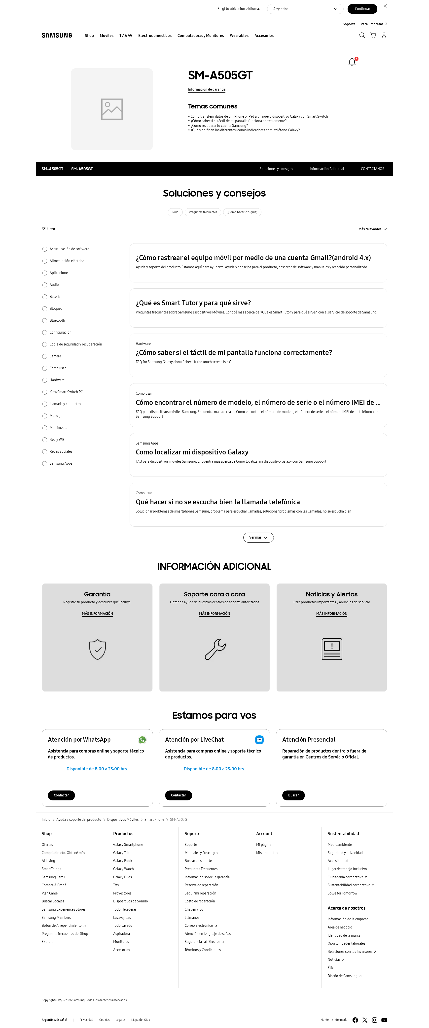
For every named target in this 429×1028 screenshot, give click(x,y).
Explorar (48, 942)
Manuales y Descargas (201, 853)
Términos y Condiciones (203, 950)
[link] (352, 62)
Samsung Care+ (53, 877)
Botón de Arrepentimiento (62, 926)
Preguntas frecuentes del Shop (65, 934)
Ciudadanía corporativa (346, 877)
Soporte (191, 845)
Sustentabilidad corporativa (349, 885)
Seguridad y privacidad (345, 853)
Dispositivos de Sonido (130, 901)
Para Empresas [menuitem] (372, 24)
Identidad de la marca (344, 935)
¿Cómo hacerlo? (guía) (242, 212)
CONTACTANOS (372, 169)
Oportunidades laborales (346, 943)
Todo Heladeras (125, 909)
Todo (175, 212)
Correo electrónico (199, 926)
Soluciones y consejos (276, 169)
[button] (258, 262)
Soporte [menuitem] (349, 24)
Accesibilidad (338, 861)
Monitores (121, 942)
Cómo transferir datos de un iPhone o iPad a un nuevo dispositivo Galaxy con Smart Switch (259, 116)
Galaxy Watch (123, 869)
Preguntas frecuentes (203, 212)
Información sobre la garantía (207, 877)
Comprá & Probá (54, 885)
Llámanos (192, 918)
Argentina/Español (54, 1020)
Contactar (61, 795)
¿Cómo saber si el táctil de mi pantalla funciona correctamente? (239, 121)
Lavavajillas (122, 918)
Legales (120, 1020)
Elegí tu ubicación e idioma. (238, 9)
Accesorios (121, 950)
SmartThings (51, 869)
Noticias (334, 960)
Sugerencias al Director (202, 942)
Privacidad (86, 1020)
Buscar (293, 795)
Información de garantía (206, 89)
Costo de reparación (200, 901)
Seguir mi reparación (200, 893)
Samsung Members (56, 918)
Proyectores (122, 893)
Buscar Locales (53, 901)
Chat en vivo (194, 909)
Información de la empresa (348, 919)
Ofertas (47, 845)
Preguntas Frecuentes (201, 869)
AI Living (48, 861)
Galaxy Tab (121, 853)
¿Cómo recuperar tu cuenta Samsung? (219, 126)
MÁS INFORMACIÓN (97, 614)
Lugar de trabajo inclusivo (347, 869)
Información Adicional (327, 169)
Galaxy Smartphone (128, 845)
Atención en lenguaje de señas (208, 934)
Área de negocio (340, 927)
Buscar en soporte (198, 861)
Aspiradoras (122, 934)
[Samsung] (57, 35)
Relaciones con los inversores (350, 952)
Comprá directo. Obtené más (63, 853)
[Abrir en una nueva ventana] (355, 1020)
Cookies (104, 1020)
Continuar (362, 9)
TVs (116, 885)
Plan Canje (50, 893)
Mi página (263, 845)
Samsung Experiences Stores (63, 909)
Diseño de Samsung (343, 976)
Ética (331, 968)
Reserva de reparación (201, 885)
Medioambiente (340, 845)
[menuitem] (89, 35)
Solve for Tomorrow (343, 893)
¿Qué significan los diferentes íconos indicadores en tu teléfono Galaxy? (245, 130)
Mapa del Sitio (140, 1020)
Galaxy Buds (122, 877)
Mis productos (267, 853)
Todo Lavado (122, 926)
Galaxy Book (122, 861)
